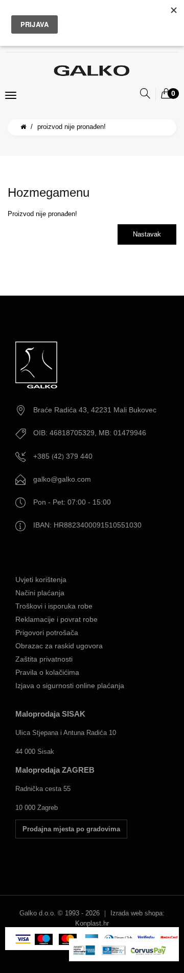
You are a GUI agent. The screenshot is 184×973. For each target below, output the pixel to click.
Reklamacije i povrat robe (56, 619)
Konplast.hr (92, 923)
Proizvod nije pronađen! (71, 126)
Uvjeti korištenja (40, 579)
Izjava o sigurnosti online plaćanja (69, 685)
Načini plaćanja (39, 593)
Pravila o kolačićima (47, 672)
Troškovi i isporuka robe (54, 606)
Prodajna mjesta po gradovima (71, 829)
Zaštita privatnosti (44, 659)
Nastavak (147, 234)
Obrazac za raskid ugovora (59, 646)
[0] (166, 94)
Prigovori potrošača (46, 632)
